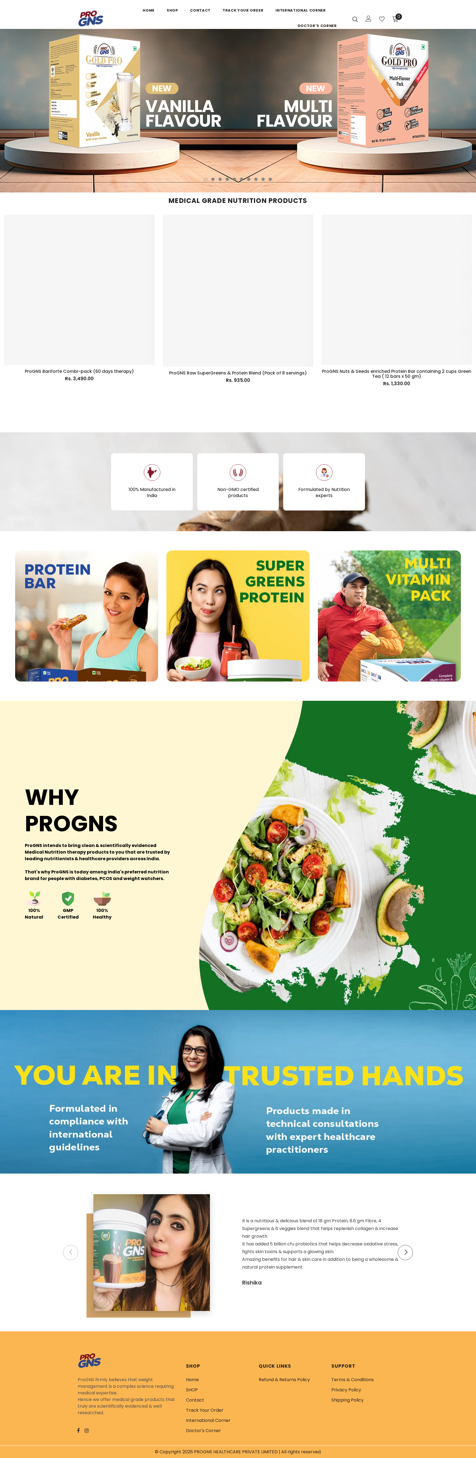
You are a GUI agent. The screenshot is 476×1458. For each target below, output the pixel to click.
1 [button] (205, 179)
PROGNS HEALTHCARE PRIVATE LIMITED (236, 1452)
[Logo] (104, 19)
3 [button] (220, 179)
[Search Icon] (355, 19)
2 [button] (213, 179)
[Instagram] (89, 1430)
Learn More (87, 664)
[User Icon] (369, 18)
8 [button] (256, 179)
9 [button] (263, 179)
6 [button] (241, 179)
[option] (238, 110)
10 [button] (270, 179)
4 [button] (227, 179)
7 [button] (248, 179)
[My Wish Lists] (382, 19)
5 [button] (234, 179)
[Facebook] (82, 1430)
